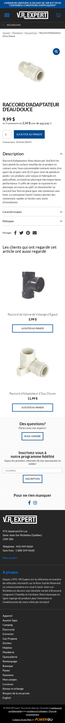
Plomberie (17, 33)
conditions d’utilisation (37, 711)
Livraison (8, 684)
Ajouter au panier (29, 134)
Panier (6, 670)
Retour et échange (13, 688)
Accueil (6, 33)
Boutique (8, 666)
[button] (7, 15)
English (7, 697)
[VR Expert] (32, 15)
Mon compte (10, 679)
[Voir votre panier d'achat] (58, 15)
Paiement (8, 675)
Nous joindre (32, 436)
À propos (10, 572)
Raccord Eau (31, 33)
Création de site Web (21, 720)
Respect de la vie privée (16, 693)
